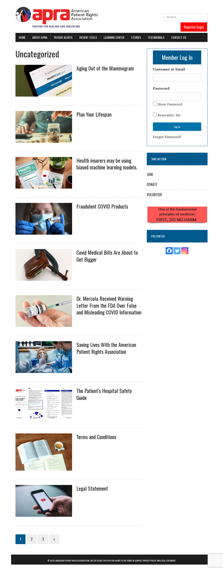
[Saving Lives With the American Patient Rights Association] (43, 370)
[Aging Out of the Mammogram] (43, 93)
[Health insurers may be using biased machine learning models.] (43, 185)
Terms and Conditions (96, 437)
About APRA (39, 37)
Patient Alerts (63, 37)
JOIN (150, 174)
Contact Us (178, 37)
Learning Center (114, 37)
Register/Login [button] (194, 27)
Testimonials (156, 37)
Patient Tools (88, 37)
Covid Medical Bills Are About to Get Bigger (107, 255)
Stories (136, 37)
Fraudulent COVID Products (102, 206)
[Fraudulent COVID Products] (43, 231)
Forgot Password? (167, 136)
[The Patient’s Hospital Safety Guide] (43, 416)
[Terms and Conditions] (43, 467)
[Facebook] (169, 250)
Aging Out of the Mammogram (105, 68)
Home (22, 37)
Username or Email (169, 69)
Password (161, 88)
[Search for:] (186, 17)
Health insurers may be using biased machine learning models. (106, 163)
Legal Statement (92, 488)
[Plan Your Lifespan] (43, 139)
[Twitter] (177, 250)
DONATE (152, 184)
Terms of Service (134, 560)
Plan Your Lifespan (94, 114)
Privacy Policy (149, 560)
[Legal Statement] (43, 513)
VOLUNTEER (154, 194)
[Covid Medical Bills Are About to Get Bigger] (43, 278)
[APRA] (56, 17)
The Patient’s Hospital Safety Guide (104, 394)
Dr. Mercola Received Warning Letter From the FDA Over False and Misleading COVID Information (108, 305)
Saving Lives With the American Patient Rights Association (106, 348)
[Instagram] (184, 250)
